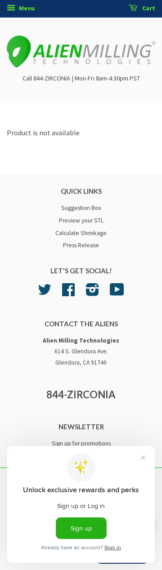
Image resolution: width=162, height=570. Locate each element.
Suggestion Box (81, 208)
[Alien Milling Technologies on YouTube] (117, 293)
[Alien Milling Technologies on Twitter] (44, 293)
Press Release (81, 245)
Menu (26, 8)
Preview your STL (81, 220)
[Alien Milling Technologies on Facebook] (68, 293)
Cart (148, 8)
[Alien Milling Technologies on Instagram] (92, 293)
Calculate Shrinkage (81, 233)
